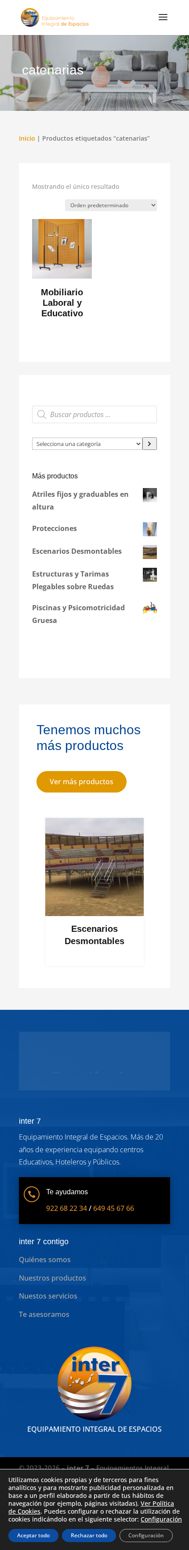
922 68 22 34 (66, 1222)
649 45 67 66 (113, 1222)
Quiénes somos (45, 1273)
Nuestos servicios (48, 1310)
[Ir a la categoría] (149, 443)
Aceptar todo (33, 1535)
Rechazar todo (89, 1535)
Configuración (161, 1519)
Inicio (27, 138)
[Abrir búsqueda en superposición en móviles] (94, 414)
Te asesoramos (44, 1328)
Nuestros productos (52, 1292)
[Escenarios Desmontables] (94, 913)
